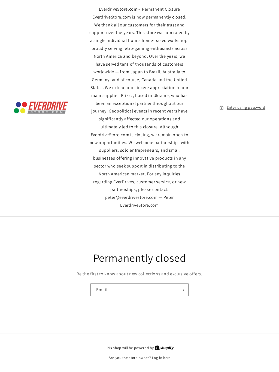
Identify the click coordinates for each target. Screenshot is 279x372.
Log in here (161, 357)
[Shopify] (164, 348)
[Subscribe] (182, 289)
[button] (242, 107)
